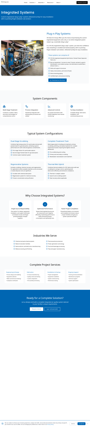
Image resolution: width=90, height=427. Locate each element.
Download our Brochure (58, 80)
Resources (50, 2)
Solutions (32, 2)
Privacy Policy (50, 424)
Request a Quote (82, 2)
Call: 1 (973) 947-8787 (52, 309)
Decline (73, 423)
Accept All (81, 423)
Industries (41, 2)
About (58, 2)
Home (25, 2)
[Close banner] (87, 423)
